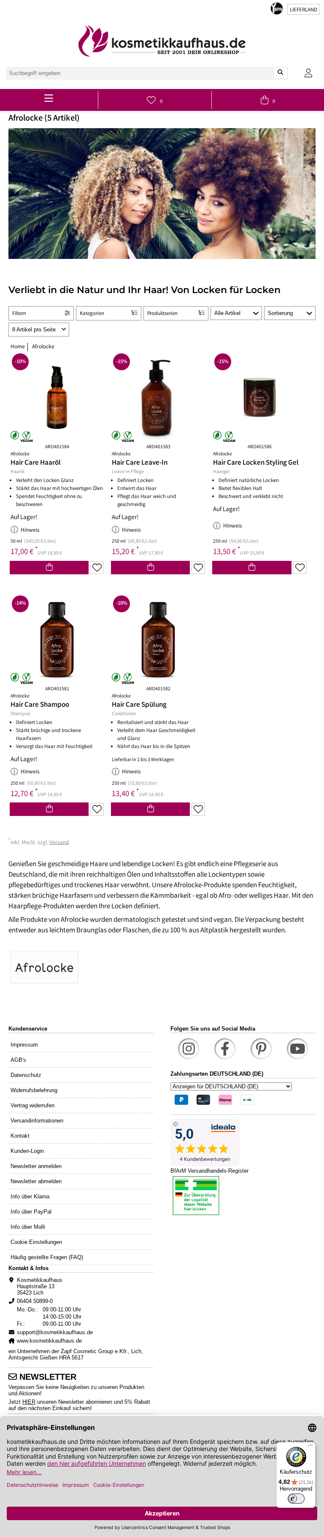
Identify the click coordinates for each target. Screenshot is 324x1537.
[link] (162, 41)
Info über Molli (28, 1227)
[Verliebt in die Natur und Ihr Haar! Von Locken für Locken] (162, 968)
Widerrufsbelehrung (34, 1090)
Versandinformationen (37, 1120)
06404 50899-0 (35, 1301)
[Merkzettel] (97, 567)
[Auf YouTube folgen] (297, 1048)
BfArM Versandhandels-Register (209, 1171)
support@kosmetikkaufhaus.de (55, 1332)
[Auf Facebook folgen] (224, 1048)
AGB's (18, 1060)
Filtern (19, 314)
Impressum (24, 1045)
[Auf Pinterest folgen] (261, 1048)
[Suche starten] (280, 73)
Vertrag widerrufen (32, 1105)
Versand (59, 842)
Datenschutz (26, 1075)
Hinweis (30, 530)
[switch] (296, 1499)
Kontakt (20, 1136)
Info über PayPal (31, 1212)
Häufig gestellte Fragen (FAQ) (47, 1257)
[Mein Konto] (308, 73)
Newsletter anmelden (36, 1166)
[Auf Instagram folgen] (188, 1048)
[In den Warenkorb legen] (49, 567)
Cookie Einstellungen (36, 1242)
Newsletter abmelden (36, 1181)
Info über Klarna (30, 1196)
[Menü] (310, 1447)
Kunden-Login (27, 1151)
